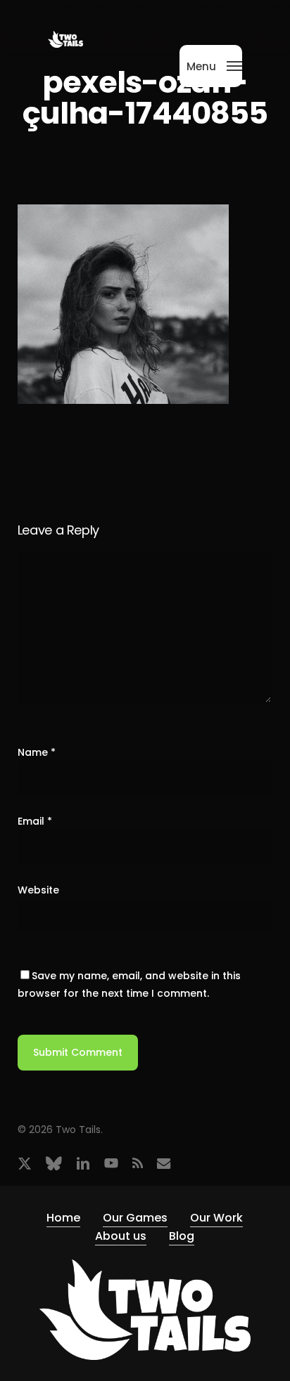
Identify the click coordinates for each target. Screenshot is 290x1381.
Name (37, 752)
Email (35, 821)
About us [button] (120, 1236)
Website (38, 890)
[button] (214, 65)
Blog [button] (181, 1236)
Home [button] (63, 1218)
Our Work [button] (216, 1218)
